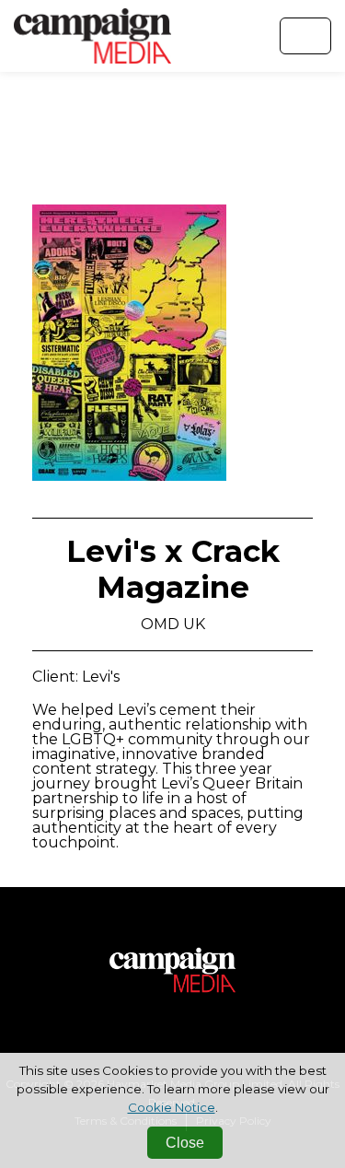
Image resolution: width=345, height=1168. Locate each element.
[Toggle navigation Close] (305, 36)
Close (185, 1142)
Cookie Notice (171, 1107)
